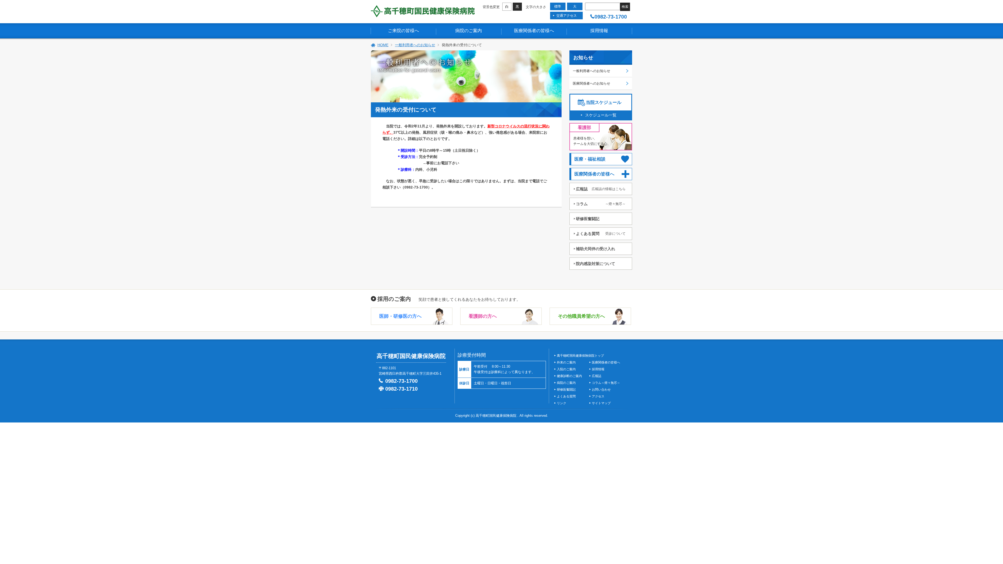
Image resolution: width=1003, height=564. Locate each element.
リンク (561, 403)
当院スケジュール (603, 102)
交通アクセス (566, 15)
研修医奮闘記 (587, 218)
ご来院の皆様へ (403, 30)
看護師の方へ (483, 316)
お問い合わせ (601, 389)
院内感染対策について (595, 263)
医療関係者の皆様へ (534, 30)
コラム (601, 204)
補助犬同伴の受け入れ (595, 248)
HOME (382, 45)
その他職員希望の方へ (581, 316)
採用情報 (599, 30)
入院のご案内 (566, 369)
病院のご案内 (468, 30)
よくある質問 (601, 233)
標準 (557, 6)
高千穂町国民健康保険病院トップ (580, 355)
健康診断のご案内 (569, 376)
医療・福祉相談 (589, 159)
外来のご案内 (566, 362)
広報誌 (601, 189)
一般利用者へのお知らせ (415, 45)
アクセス (598, 396)
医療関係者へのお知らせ (591, 83)
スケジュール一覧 (600, 115)
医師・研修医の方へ (400, 316)
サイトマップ (601, 403)
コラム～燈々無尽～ (606, 382)
